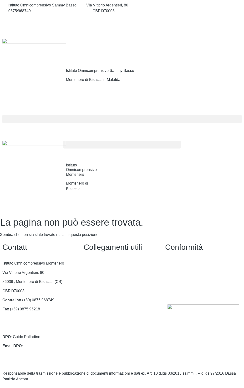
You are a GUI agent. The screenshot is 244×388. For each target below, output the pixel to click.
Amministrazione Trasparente (108, 273)
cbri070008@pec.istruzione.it (27, 327)
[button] (122, 119)
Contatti (90, 263)
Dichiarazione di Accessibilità (190, 273)
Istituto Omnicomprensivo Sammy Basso (100, 71)
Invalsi (89, 318)
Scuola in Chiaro (98, 309)
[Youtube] (203, 26)
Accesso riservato (180, 291)
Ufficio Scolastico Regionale (108, 300)
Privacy (171, 263)
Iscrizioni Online (97, 291)
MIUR (88, 282)
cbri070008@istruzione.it (62, 11)
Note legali (174, 282)
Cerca (217, 48)
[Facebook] (203, 5)
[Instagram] (203, 16)
